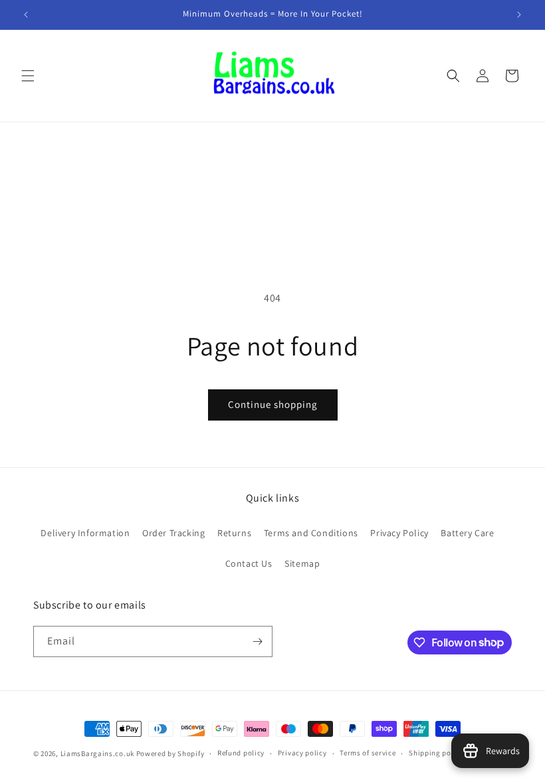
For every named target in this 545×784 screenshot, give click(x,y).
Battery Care (467, 533)
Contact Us (248, 563)
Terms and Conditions (311, 533)
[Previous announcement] (26, 14)
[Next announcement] (519, 14)
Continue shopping (273, 404)
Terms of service (367, 752)
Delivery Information (85, 533)
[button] (28, 75)
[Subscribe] (257, 641)
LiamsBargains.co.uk (97, 753)
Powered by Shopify (170, 753)
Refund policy (241, 752)
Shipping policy (436, 752)
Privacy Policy (399, 533)
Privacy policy (302, 752)
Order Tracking (173, 533)
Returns (234, 533)
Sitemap (302, 563)
